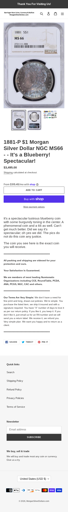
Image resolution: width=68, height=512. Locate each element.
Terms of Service (16, 406)
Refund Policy (14, 389)
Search (10, 372)
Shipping (8, 172)
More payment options (34, 207)
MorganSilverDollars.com (37, 501)
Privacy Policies (15, 398)
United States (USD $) (33, 478)
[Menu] (62, 13)
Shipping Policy (15, 380)
